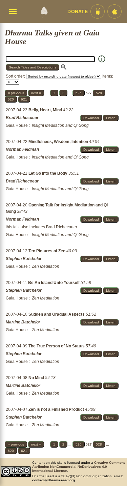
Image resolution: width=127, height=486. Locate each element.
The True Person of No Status (57, 346)
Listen (110, 118)
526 (79, 93)
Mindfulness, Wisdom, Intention (58, 141)
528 (99, 93)
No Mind (36, 377)
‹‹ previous (16, 93)
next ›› (36, 93)
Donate (77, 11)
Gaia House (17, 125)
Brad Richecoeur (22, 117)
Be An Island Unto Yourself (54, 282)
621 (24, 99)
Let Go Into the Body (48, 173)
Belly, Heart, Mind (45, 110)
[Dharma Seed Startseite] (43, 11)
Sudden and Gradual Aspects (57, 314)
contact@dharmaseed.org (53, 480)
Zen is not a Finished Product (56, 409)
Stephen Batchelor (24, 258)
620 (11, 99)
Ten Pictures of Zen (47, 251)
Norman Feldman (22, 149)
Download (91, 118)
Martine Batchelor (23, 322)
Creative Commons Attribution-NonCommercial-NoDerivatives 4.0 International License (79, 467)
